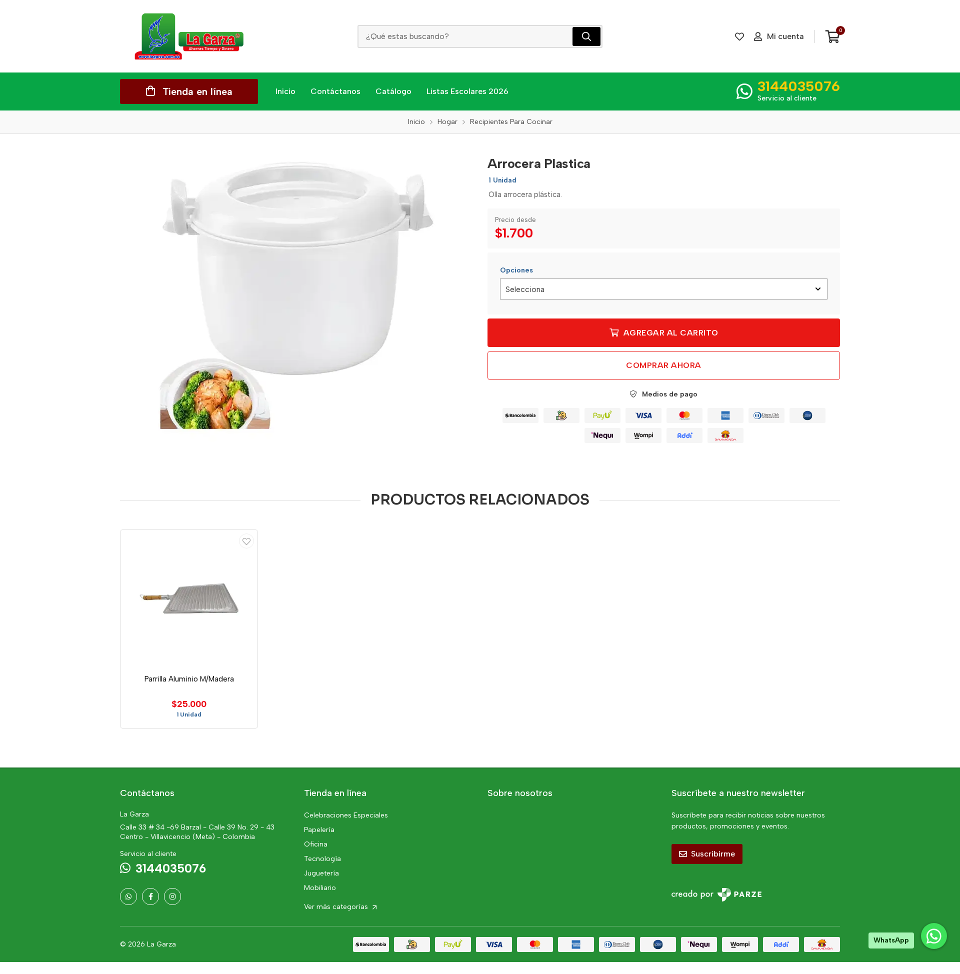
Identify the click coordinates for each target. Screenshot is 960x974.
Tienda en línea (197, 92)
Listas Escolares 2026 (467, 91)
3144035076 (799, 86)
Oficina (316, 844)
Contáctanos (335, 91)
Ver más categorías (337, 906)
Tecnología (322, 858)
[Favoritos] (739, 36)
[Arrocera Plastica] (296, 295)
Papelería (319, 830)
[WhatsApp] (128, 896)
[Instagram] (172, 896)
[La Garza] (189, 36)
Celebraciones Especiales (346, 815)
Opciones (516, 270)
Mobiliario (320, 888)
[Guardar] (246, 541)
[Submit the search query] (586, 36)
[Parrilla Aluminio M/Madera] (189, 598)
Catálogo (394, 91)
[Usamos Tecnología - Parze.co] (717, 895)
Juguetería (321, 873)
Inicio (286, 91)
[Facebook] (150, 896)
